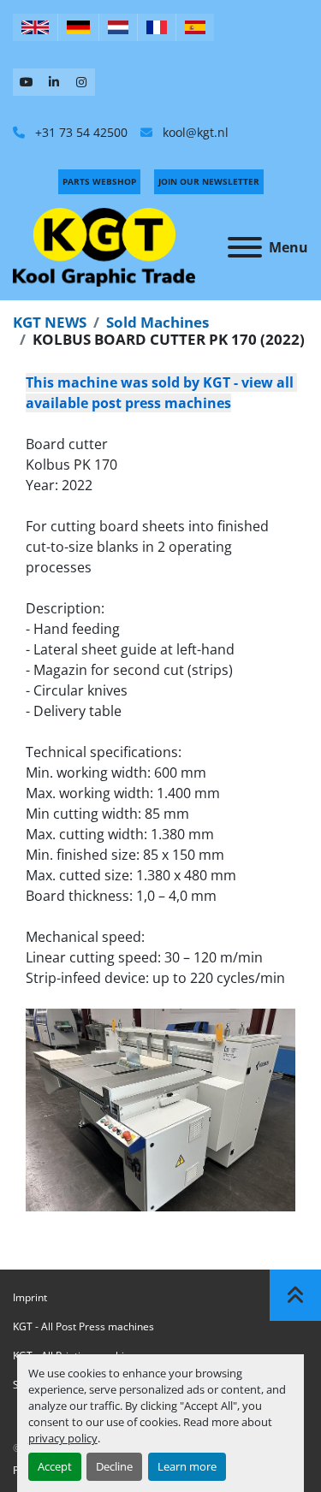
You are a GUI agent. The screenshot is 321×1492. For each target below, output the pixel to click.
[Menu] (245, 247)
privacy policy (63, 1438)
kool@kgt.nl (194, 132)
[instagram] (81, 82)
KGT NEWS (49, 322)
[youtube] (26, 82)
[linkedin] (54, 82)
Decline (114, 1466)
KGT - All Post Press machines (83, 1326)
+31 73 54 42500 (80, 132)
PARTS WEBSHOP (99, 181)
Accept (55, 1466)
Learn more (187, 1466)
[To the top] (295, 1295)
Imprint (30, 1297)
